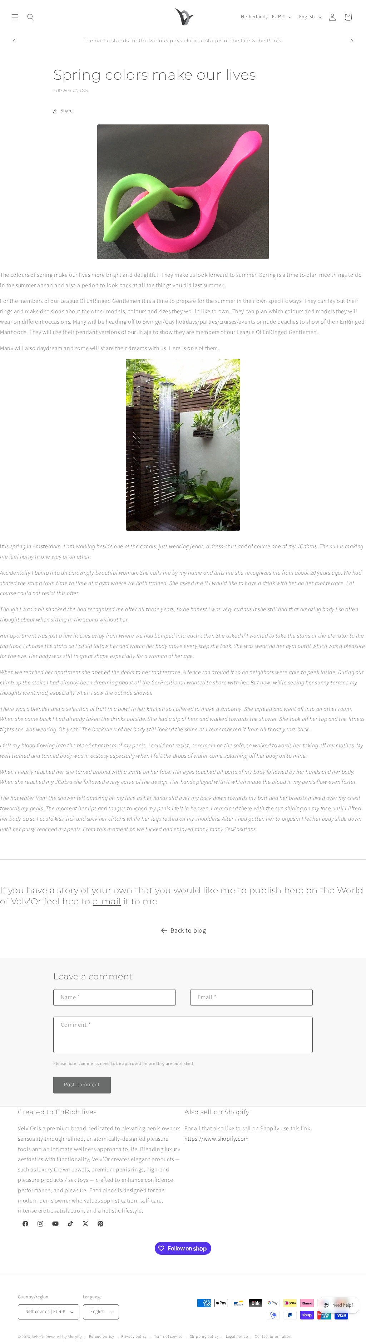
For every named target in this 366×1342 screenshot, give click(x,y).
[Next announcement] (352, 41)
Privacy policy (134, 1336)
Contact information (273, 1336)
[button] (15, 17)
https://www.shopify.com (216, 1139)
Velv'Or (38, 1336)
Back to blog (188, 930)
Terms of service (168, 1336)
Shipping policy (204, 1336)
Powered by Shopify (63, 1336)
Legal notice (237, 1336)
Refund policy (101, 1336)
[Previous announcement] (14, 41)
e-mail (107, 901)
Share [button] (66, 110)
